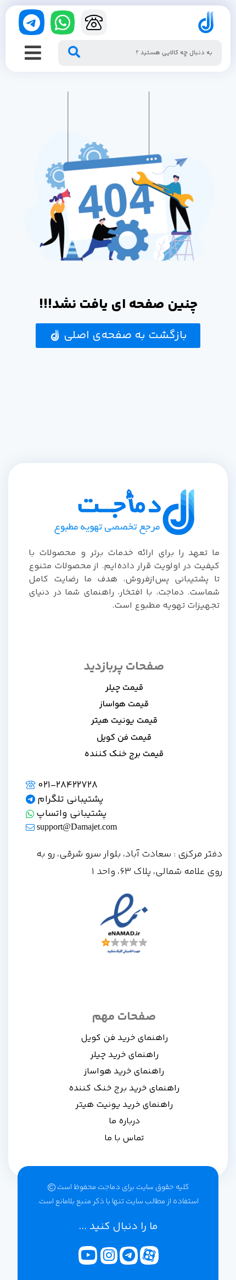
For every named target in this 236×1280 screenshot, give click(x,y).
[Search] (74, 53)
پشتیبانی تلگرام (69, 799)
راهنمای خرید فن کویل (124, 1038)
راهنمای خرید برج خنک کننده (124, 1088)
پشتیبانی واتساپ (70, 813)
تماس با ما (124, 1138)
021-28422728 (67, 785)
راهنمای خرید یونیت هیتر (124, 1105)
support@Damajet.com (76, 828)
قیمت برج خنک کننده (124, 754)
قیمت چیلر (124, 688)
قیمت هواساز (124, 704)
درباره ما (124, 1121)
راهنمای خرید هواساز (124, 1071)
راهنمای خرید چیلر (124, 1055)
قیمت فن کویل (124, 738)
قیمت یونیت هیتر (124, 721)
